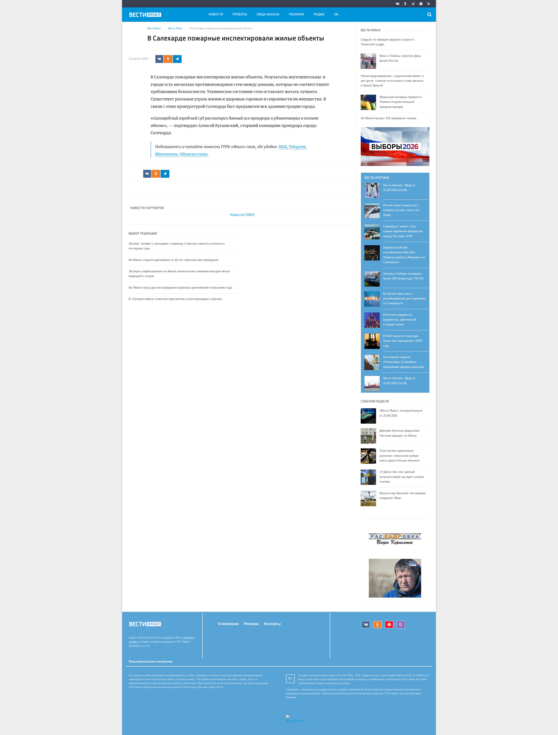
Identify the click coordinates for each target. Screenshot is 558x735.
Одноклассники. (194, 154)
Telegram (297, 146)
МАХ (283, 146)
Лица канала (268, 14)
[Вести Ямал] (146, 15)
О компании (228, 624)
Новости (216, 14)
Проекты (240, 14)
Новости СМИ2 (242, 215)
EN (336, 14)
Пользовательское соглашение (150, 661)
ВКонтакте (166, 154)
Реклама (296, 14)
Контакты (272, 624)
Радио (319, 14)
